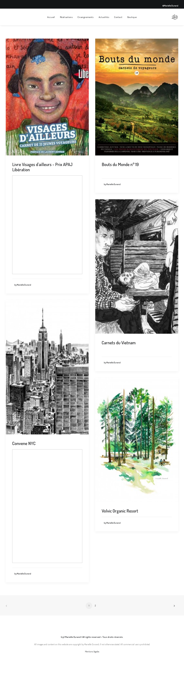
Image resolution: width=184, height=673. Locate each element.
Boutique (132, 17)
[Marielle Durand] (174, 17)
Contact (118, 17)
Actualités (104, 17)
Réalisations (66, 17)
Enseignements (85, 17)
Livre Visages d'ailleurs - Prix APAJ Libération (42, 167)
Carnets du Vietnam (119, 342)
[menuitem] (51, 17)
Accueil (51, 17)
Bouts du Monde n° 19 (120, 164)
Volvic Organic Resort (120, 511)
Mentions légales (92, 651)
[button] (47, 97)
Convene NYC (24, 443)
